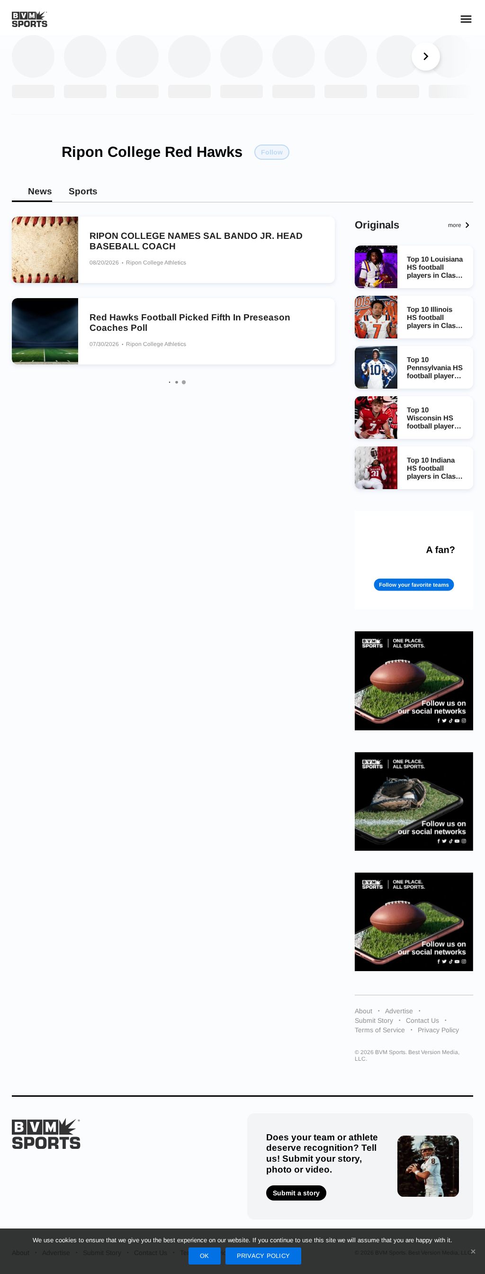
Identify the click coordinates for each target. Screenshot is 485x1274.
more (454, 225)
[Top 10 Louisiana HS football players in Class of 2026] (376, 267)
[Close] (473, 1251)
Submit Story (374, 1020)
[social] (414, 680)
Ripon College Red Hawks (152, 152)
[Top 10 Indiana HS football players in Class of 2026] (376, 467)
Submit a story (296, 1193)
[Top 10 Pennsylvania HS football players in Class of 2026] (376, 367)
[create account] (414, 560)
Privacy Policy (438, 1030)
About (363, 1011)
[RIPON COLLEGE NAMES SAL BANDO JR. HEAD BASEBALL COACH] (45, 250)
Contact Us (422, 1020)
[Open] (466, 18)
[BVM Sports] (46, 1133)
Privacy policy (263, 1255)
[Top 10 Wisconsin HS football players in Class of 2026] (376, 417)
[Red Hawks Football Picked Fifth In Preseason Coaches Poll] (45, 331)
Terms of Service (380, 1030)
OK (204, 1255)
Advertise (399, 1011)
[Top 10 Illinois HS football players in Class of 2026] (376, 317)
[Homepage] (29, 19)
